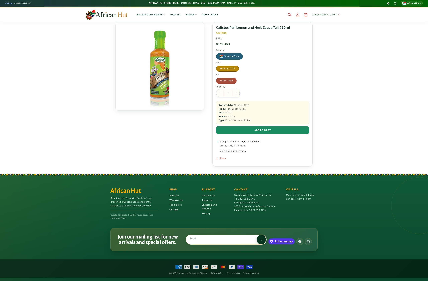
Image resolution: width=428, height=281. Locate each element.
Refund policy (217, 273)
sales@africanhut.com (246, 202)
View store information (233, 151)
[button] (150, 14)
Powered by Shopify (198, 273)
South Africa (231, 56)
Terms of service (251, 273)
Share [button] (222, 158)
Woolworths (176, 200)
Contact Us (208, 195)
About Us (207, 200)
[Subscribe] (261, 239)
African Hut (182, 273)
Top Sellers (175, 205)
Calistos (230, 116)
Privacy (206, 213)
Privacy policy (233, 273)
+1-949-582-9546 (18, 3)
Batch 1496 (226, 80)
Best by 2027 (227, 68)
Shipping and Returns (209, 207)
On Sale (173, 209)
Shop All (174, 195)
